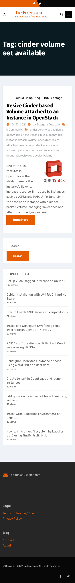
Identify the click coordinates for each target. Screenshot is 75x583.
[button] (62, 14)
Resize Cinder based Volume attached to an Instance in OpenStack (32, 112)
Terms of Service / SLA (18, 513)
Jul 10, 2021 (18, 124)
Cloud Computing (28, 98)
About (7, 545)
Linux (46, 98)
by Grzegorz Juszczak (47, 124)
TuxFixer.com (28, 12)
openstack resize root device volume (29, 155)
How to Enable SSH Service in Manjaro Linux (37, 312)
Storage (56, 98)
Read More (20, 220)
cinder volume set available (46, 129)
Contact (8, 540)
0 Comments (14, 129)
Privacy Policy (12, 518)
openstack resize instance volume (38, 150)
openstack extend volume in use (26, 135)
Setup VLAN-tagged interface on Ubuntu (36, 281)
